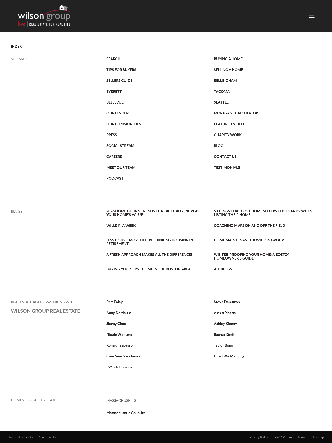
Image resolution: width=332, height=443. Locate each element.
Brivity (28, 437)
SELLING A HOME (228, 69)
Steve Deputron (227, 302)
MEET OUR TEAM (121, 167)
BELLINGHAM (225, 80)
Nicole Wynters (119, 334)
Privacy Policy (259, 437)
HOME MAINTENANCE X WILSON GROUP (249, 240)
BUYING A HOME (228, 59)
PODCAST (115, 178)
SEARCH (113, 59)
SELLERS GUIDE (119, 80)
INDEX (16, 46)
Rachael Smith (225, 334)
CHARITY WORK (228, 135)
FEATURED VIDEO (229, 124)
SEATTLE (221, 102)
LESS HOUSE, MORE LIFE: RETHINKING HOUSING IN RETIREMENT (149, 241)
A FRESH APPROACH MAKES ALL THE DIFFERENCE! (149, 254)
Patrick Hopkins (119, 367)
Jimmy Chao (116, 323)
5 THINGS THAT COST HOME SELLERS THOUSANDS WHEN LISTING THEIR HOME (263, 213)
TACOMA (222, 91)
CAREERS (114, 156)
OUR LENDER (117, 113)
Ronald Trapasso (119, 345)
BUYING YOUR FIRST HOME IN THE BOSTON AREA (148, 269)
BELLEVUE (115, 102)
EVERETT (114, 91)
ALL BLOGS (223, 269)
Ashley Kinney (225, 323)
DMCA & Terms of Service (290, 437)
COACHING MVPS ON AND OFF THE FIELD (249, 225)
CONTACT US (225, 156)
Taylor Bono (223, 345)
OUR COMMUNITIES (123, 124)
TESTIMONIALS (227, 167)
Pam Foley (114, 302)
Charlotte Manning (229, 356)
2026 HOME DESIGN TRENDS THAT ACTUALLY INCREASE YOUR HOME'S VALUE (153, 213)
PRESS (111, 135)
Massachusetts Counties (125, 413)
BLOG (218, 146)
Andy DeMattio (118, 312)
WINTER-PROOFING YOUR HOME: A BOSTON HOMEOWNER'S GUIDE (252, 256)
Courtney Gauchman (123, 356)
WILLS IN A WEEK (121, 225)
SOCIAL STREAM (120, 146)
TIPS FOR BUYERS (121, 69)
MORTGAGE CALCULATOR (236, 113)
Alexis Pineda (225, 312)
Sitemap (318, 437)
